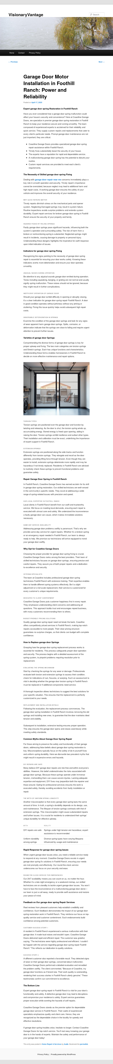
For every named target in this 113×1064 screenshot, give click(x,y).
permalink (84, 1044)
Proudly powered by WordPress (63, 1054)
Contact (21, 52)
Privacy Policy (35, 52)
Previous (13, 62)
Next (101, 62)
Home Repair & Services (51, 1044)
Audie (66, 1044)
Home (11, 52)
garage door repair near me (48, 179)
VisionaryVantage (26, 14)
